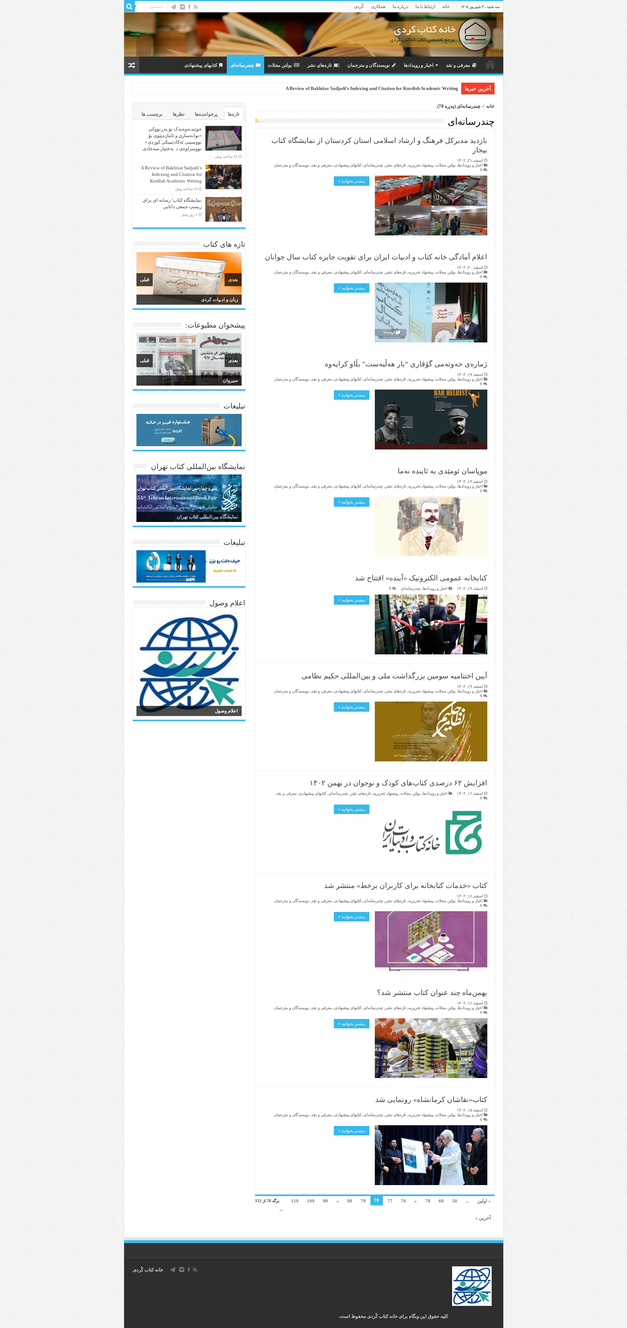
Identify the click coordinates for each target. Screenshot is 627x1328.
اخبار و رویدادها (419, 65)
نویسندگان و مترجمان (368, 65)
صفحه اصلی (490, 64)
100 (311, 1201)
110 (295, 1201)
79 (363, 1201)
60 (441, 1201)
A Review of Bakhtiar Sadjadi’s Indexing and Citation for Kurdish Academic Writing (171, 174)
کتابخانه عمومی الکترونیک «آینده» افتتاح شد (421, 578)
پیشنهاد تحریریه (420, 165)
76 (403, 1201)
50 (454, 1201)
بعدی (233, 279)
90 (325, 1201)
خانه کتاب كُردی (148, 1270)
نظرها (179, 114)
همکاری (378, 6)
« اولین (484, 1201)
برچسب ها (152, 114)
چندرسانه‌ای (242, 65)
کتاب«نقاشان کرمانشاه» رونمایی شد (431, 1099)
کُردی (359, 6)
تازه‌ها (233, 114)
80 (349, 1201)
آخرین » (483, 1218)
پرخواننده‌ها (206, 114)
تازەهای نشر (319, 65)
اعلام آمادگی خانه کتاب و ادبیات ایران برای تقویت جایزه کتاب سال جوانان (376, 257)
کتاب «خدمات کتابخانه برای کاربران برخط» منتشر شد (405, 885)
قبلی (144, 279)
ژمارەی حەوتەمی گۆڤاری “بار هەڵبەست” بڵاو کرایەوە (406, 364)
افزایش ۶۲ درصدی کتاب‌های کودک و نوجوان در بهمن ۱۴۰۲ (398, 783)
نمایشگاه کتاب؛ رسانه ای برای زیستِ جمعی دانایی (408, 88)
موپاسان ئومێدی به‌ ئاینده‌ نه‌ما (442, 471)
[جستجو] (129, 6)
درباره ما (400, 6)
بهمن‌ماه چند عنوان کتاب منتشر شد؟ (432, 992)
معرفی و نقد (458, 65)
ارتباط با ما (425, 6)
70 (427, 1201)
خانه (446, 6)
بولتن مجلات (280, 65)
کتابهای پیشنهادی (200, 65)
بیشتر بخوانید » (351, 181)
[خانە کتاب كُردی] (313, 34)
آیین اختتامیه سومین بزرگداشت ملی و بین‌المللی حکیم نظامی (394, 676)
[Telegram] (173, 7)
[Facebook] (189, 7)
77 (390, 1201)
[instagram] (182, 7)
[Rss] (195, 7)
